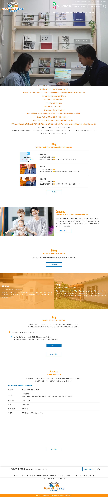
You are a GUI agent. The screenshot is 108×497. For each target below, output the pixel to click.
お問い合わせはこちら (79, 6)
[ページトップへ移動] (98, 469)
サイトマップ (61, 478)
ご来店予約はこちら (95, 6)
